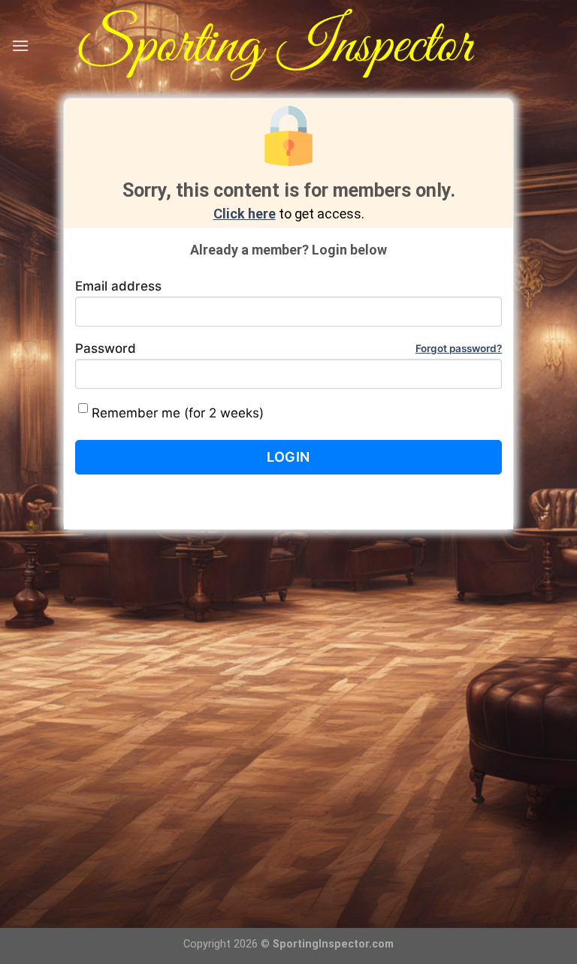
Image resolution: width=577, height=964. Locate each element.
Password (288, 348)
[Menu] (20, 45)
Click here (244, 213)
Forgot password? (458, 348)
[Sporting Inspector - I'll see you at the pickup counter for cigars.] (297, 46)
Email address (118, 286)
